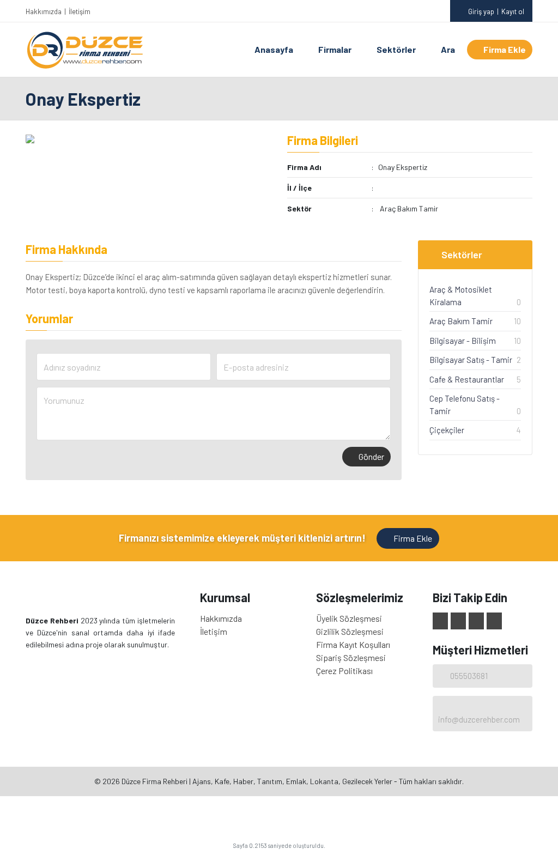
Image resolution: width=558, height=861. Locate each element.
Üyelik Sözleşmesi (349, 618)
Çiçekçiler (446, 430)
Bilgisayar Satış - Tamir (470, 360)
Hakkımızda (44, 11)
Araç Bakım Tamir (409, 208)
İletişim (79, 11)
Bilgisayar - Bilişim (462, 340)
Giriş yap (481, 11)
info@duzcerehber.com (479, 719)
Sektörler (396, 49)
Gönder (371, 456)
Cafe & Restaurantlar (466, 379)
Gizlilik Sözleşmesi (350, 631)
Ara (448, 49)
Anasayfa (273, 49)
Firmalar (334, 49)
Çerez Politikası (344, 670)
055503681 (469, 676)
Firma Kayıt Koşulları (353, 644)
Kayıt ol (512, 11)
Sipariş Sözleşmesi (351, 657)
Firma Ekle (504, 49)
